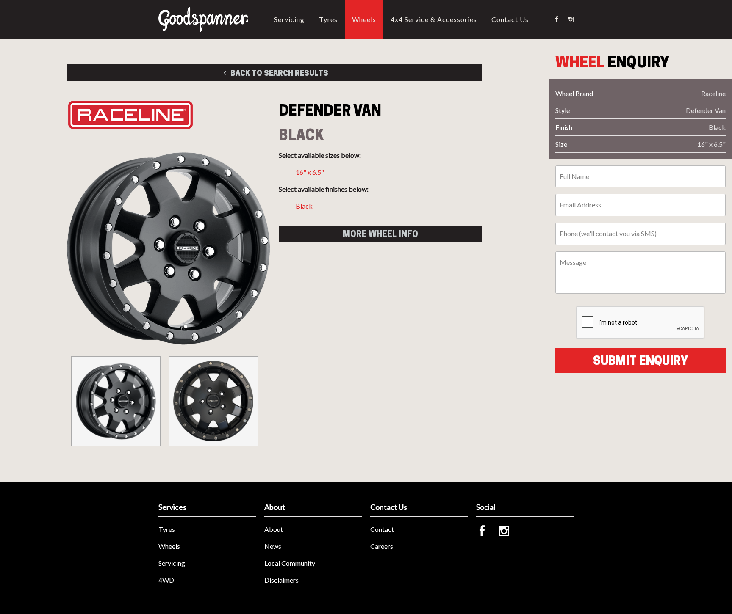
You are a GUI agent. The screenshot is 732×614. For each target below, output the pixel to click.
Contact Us (510, 19)
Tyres (328, 19)
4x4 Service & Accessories (434, 19)
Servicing (289, 19)
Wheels (364, 19)
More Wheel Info (380, 234)
